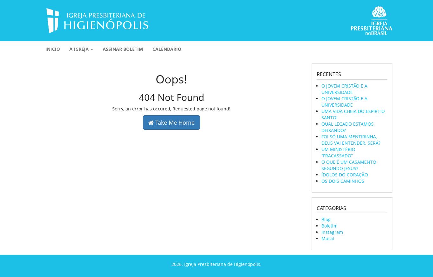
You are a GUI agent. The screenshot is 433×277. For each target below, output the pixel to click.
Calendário (166, 49)
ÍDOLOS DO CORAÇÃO (344, 175)
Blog (326, 219)
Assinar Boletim (123, 49)
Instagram (332, 232)
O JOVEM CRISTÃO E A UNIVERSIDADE (344, 89)
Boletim (329, 226)
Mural (327, 238)
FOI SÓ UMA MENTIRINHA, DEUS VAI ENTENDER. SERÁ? (350, 140)
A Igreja (79, 49)
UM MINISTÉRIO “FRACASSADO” (338, 152)
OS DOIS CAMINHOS (342, 181)
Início (52, 49)
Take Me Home (174, 122)
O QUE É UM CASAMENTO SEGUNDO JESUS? (348, 165)
